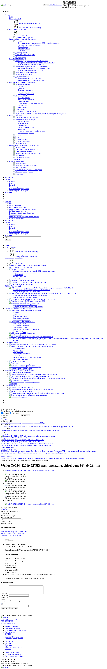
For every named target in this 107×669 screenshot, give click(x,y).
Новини (12, 183)
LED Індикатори (29, 333)
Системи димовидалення (38, 395)
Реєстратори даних (11, 626)
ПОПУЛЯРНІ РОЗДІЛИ (9, 619)
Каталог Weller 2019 (13, 533)
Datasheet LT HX (11, 535)
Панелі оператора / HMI (36, 301)
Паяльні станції (27, 387)
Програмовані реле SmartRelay (44, 299)
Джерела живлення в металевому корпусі (28, 307)
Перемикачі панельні (33, 310)
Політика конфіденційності (19, 189)
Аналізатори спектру (33, 382)
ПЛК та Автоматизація (17, 59)
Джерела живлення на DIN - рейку (25, 305)
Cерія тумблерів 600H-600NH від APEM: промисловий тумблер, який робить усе (30, 430)
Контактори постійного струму (45, 344)
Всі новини (5, 419)
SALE (11, 17)
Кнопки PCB (18, 331)
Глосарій (12, 181)
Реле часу (21, 361)
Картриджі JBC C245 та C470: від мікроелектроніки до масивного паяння (27, 438)
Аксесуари (17, 278)
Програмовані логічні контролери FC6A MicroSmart (31, 290)
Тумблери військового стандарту (26, 251)
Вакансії (12, 185)
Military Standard (15, 19)
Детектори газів (28, 280)
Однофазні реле (19, 348)
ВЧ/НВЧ (8, 634)
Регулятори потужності (21, 359)
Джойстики (24, 335)
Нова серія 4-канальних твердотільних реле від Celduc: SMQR (23, 423)
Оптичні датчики (19, 277)
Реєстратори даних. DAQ (18, 29)
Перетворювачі (27, 284)
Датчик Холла (18, 275)
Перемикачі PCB (29, 322)
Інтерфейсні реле (29, 365)
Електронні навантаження (39, 376)
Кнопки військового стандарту (26, 256)
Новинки (15, 413)
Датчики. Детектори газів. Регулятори (22, 39)
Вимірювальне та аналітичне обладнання (24, 145)
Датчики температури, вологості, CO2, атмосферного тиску (34, 271)
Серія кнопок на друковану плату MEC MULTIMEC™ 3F (21, 442)
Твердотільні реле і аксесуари (42, 346)
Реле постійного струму (21, 354)
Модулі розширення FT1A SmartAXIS (26, 297)
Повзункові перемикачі (21, 325)
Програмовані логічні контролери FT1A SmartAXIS (31, 295)
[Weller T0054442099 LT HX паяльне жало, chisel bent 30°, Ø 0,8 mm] (29, 471)
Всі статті (4, 434)
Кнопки (16, 312)
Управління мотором (33, 367)
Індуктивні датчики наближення (25, 273)
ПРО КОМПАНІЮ (8, 621)
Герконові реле (27, 369)
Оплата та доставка (16, 187)
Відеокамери (9, 636)
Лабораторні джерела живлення (45, 374)
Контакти (8, 192)
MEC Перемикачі (19, 323)
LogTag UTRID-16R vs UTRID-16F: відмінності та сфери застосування (26, 445)
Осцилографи (26, 372)
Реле (16, 363)
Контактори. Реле (15, 115)
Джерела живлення (32, 303)
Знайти (8, 240)
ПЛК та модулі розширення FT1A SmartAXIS (60, 293)
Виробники (9, 177)
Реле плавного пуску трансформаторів (27, 357)
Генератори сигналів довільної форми (51, 378)
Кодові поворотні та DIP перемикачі (26, 329)
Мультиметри (26, 380)
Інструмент (23, 397)
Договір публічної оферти (18, 191)
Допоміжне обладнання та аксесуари (51, 393)
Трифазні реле (18, 352)
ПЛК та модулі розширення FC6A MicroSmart (60, 288)
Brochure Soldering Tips (14, 531)
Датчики (20, 269)
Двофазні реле (18, 350)
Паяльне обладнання (16, 161)
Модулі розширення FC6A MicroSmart (26, 292)
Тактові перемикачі (20, 327)
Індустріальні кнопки (21, 318)
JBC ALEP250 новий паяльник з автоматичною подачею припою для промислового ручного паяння (37, 426)
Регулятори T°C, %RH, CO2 (41, 282)
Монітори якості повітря (37, 265)
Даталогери (19, 263)
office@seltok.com (55, 5)
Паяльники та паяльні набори (43, 389)
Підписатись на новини (13, 647)
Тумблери (16, 314)
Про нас (8, 179)
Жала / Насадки (27, 391)
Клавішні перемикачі (20, 316)
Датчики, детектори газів (14, 638)
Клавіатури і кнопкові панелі (42, 337)
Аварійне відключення (21, 320)
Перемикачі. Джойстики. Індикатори (22, 82)
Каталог (8, 15)
